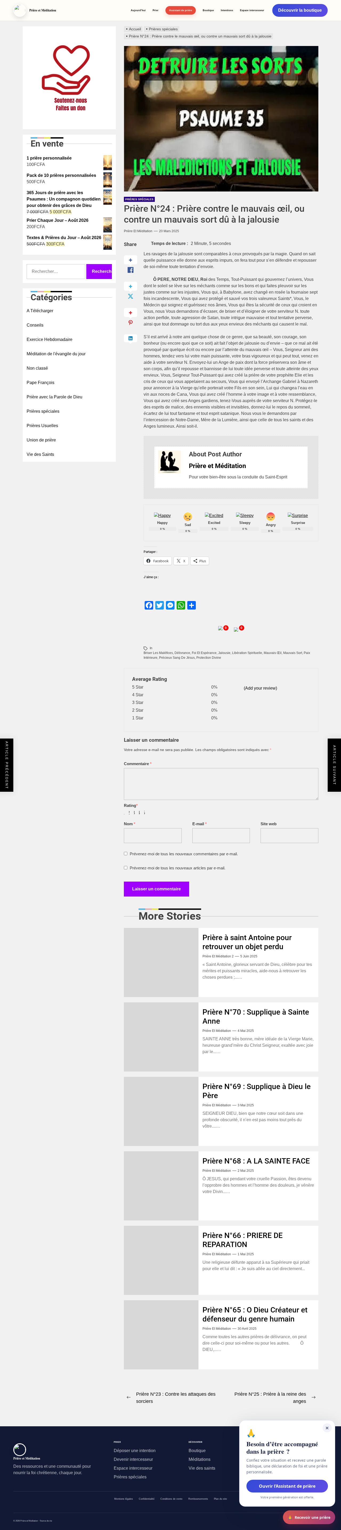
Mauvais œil (273, 653)
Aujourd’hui (138, 10)
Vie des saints (202, 1468)
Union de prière (41, 440)
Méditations (199, 1459)
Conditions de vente (171, 1499)
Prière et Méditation (138, 231)
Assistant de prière (180, 10)
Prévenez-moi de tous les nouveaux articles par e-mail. (177, 868)
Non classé (37, 368)
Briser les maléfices (158, 653)
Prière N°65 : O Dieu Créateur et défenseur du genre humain (254, 1314)
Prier (156, 10)
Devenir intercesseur (133, 1459)
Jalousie (224, 653)
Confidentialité (147, 1499)
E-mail (199, 824)
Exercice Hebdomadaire (49, 339)
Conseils (35, 325)
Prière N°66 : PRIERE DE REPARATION (242, 1240)
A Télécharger (40, 310)
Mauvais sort (292, 653)
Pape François (40, 382)
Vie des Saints (40, 454)
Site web (269, 824)
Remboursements (198, 1499)
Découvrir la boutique (300, 10)
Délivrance (182, 653)
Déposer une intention (135, 1450)
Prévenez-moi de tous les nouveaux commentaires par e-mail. (184, 854)
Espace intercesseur (252, 10)
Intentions (227, 10)
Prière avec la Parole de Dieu (54, 397)
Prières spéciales (139, 199)
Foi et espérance (204, 653)
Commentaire (138, 763)
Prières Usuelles (42, 425)
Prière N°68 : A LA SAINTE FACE (256, 1161)
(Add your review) (260, 688)
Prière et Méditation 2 (218, 956)
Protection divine (208, 658)
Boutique (208, 10)
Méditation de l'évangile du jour (56, 354)
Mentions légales (123, 1499)
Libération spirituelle (247, 653)
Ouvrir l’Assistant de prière (287, 1486)
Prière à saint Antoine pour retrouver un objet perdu (247, 942)
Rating (131, 805)
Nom (129, 824)
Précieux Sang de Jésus (177, 658)
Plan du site (220, 1499)
